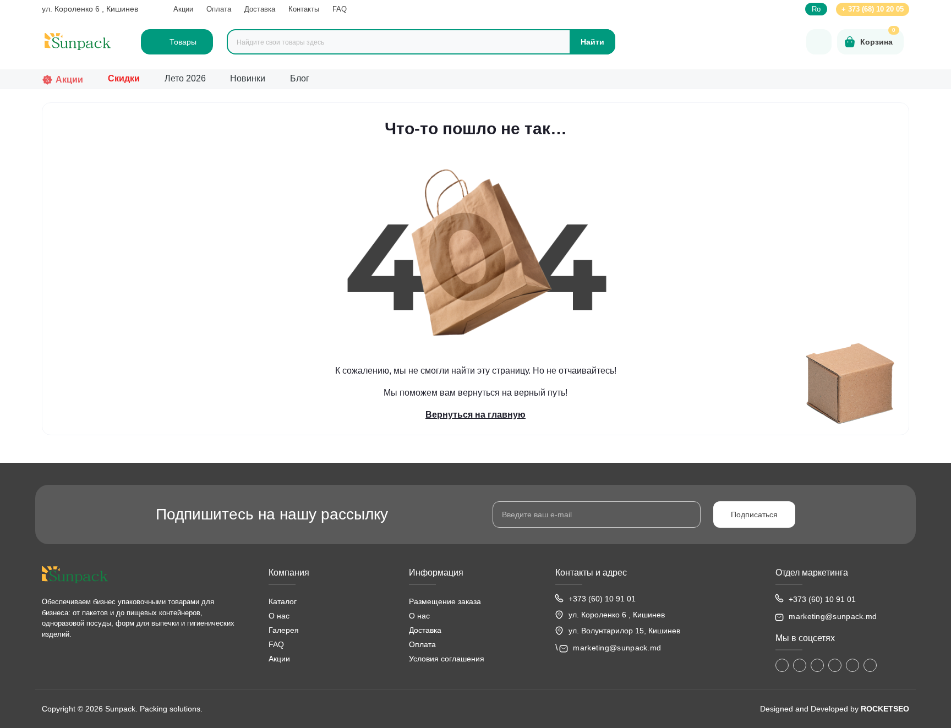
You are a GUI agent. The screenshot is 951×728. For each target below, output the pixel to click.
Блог (299, 78)
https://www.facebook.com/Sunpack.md (782, 665)
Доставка (259, 9)
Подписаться (754, 514)
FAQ (339, 9)
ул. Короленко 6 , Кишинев (90, 8)
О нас (279, 615)
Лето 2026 (185, 78)
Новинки (247, 78)
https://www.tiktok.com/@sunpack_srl (817, 665)
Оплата (218, 9)
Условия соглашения (446, 658)
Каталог (283, 601)
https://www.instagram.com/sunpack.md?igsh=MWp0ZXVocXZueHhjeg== (799, 665)
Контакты (303, 9)
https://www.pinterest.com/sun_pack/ (870, 665)
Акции (183, 9)
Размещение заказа (445, 601)
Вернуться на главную (475, 414)
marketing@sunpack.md (617, 647)
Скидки (124, 78)
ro (816, 9)
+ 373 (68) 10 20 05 (872, 9)
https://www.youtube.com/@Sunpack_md (834, 665)
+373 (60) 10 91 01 (602, 598)
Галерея (284, 630)
